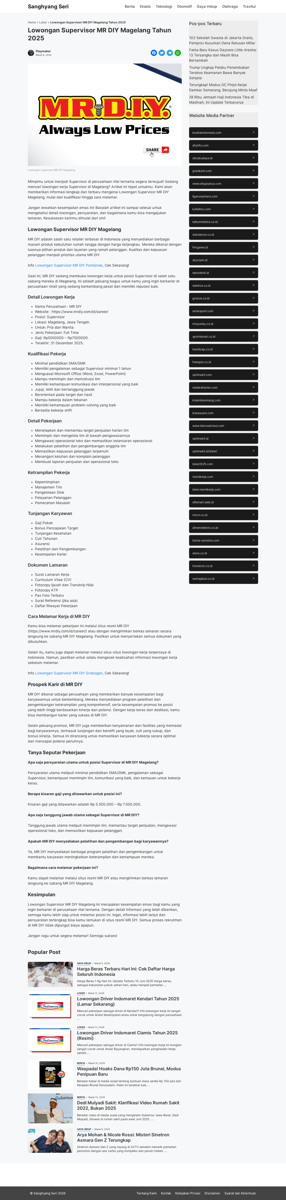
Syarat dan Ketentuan (240, 1193)
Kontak (166, 1193)
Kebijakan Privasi (187, 1193)
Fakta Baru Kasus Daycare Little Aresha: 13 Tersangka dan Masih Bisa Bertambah (223, 55)
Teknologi (164, 6)
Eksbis (145, 6)
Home (32, 22)
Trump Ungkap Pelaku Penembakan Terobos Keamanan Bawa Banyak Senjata (219, 72)
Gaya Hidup (207, 6)
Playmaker (43, 51)
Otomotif (184, 6)
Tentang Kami (147, 1193)
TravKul (249, 6)
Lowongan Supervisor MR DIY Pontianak (69, 265)
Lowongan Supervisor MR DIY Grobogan (69, 673)
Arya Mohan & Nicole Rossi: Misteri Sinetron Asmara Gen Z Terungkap (123, 1137)
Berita (130, 6)
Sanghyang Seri (48, 6)
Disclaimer (212, 1193)
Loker (43, 22)
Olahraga (230, 6)
